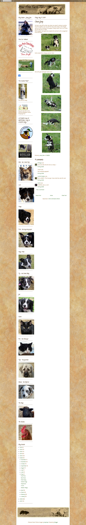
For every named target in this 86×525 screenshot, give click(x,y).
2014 (21, 447)
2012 (21, 451)
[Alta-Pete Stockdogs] (19, 76)
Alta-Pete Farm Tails (31, 7)
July (22, 470)
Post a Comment (40, 190)
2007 (21, 501)
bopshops (46, 522)
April (22, 490)
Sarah (39, 183)
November (23, 462)
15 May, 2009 (41, 167)
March (22, 492)
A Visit (22, 486)
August (23, 468)
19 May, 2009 (41, 187)
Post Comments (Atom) (54, 199)
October (23, 464)
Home (51, 195)
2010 (21, 456)
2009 (21, 458)
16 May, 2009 (41, 173)
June (22, 472)
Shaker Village (24, 488)
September (24, 466)
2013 (21, 449)
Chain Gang (23, 480)
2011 (21, 454)
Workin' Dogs (24, 482)
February (23, 494)
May (22, 474)
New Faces (23, 478)
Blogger (56, 522)
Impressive (23, 484)
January (23, 496)
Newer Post (38, 195)
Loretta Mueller (41, 176)
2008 (21, 499)
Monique (39, 163)
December (23, 460)
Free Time (23, 476)
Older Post (64, 195)
